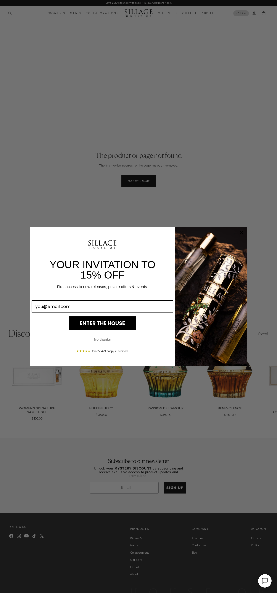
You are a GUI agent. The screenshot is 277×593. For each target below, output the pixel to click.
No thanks (102, 339)
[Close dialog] (241, 232)
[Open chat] (265, 581)
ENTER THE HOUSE (102, 323)
